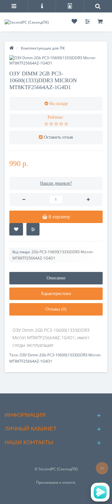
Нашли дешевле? (56, 183)
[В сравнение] (33, 229)
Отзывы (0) (56, 309)
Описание (56, 278)
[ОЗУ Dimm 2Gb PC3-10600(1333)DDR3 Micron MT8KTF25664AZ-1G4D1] (56, 60)
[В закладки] (16, 229)
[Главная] (11, 48)
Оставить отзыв (58, 137)
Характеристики (56, 293)
